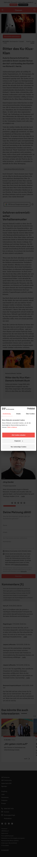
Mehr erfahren (12, 427)
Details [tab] (18, 413)
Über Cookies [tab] (30, 413)
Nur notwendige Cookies (18, 446)
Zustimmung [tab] (7, 413)
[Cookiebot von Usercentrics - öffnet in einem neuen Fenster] (27, 409)
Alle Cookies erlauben (18, 435)
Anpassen (17, 441)
